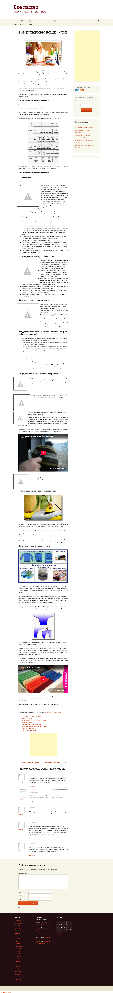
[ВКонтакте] (76, 90)
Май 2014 (17, 969)
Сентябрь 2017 (19, 923)
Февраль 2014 (18, 977)
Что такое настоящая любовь (82, 135)
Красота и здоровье (44, 21)
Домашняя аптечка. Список (56, 762)
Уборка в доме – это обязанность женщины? (35, 720)
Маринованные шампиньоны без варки (85, 125)
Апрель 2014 (18, 971)
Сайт (19, 899)
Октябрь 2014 (18, 956)
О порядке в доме (27, 718)
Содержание (32, 21)
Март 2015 (17, 943)
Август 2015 (18, 933)
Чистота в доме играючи (29, 730)
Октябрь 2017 (18, 920)
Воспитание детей (83, 21)
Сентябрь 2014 (19, 959)
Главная (15, 21)
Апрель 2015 (18, 941)
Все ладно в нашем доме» (53, 712)
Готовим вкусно (70, 21)
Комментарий (22, 873)
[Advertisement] (43, 744)
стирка (41, 36)
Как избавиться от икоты (81, 143)
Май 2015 (17, 938)
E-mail (20, 895)
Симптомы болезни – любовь (82, 130)
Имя (20, 892)
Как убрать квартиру (28, 728)
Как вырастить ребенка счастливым (84, 140)
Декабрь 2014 (18, 951)
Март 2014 (17, 974)
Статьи (30, 24)
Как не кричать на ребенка (82, 149)
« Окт (59, 934)
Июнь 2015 (17, 936)
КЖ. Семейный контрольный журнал (32, 716)
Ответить (32, 786)
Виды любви (78, 132)
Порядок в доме (58, 21)
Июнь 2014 (17, 966)
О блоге (23, 21)
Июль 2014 (17, 964)
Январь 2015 (18, 948)
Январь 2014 (18, 979)
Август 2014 (18, 961)
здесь (57, 704)
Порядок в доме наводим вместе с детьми (34, 726)
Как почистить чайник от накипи (31, 724)
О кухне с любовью (27, 722)
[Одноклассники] (81, 90)
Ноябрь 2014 (18, 954)
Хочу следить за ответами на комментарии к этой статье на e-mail (39, 908)
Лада (22, 799)
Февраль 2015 (18, 946)
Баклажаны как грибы (80, 138)
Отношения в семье (18, 24)
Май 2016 (17, 925)
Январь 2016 (18, 931)
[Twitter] (78, 90)
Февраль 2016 (18, 928)
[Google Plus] (83, 90)
